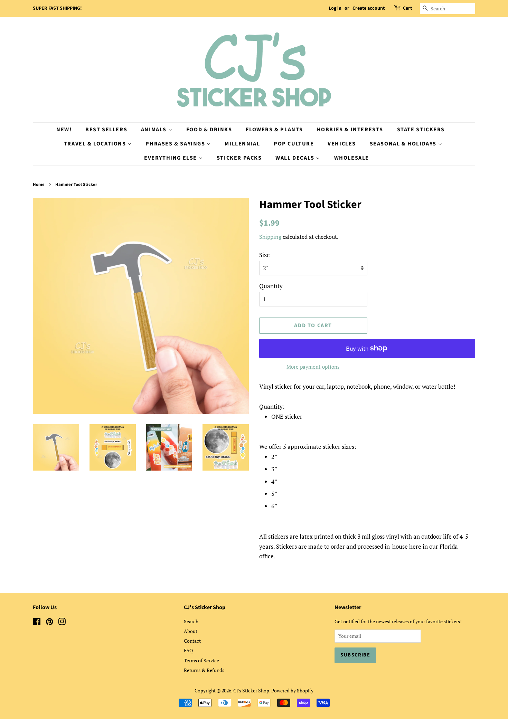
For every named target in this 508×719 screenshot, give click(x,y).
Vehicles (342, 144)
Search (191, 621)
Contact (192, 640)
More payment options (313, 366)
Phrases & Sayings (176, 144)
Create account (368, 8)
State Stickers (421, 129)
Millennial (242, 144)
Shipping (270, 236)
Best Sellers (106, 129)
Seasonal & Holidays (404, 144)
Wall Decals (295, 158)
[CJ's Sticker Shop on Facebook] (37, 622)
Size (264, 255)
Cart (407, 8)
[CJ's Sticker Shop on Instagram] (62, 622)
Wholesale (351, 158)
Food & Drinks (209, 129)
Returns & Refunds (204, 670)
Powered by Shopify (292, 690)
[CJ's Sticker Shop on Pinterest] (49, 622)
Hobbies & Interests (350, 129)
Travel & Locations (96, 144)
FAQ (188, 650)
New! (64, 129)
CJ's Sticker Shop (251, 690)
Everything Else (171, 158)
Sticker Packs (239, 158)
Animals (154, 129)
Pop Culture (294, 144)
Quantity (271, 286)
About (190, 631)
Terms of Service (201, 660)
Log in (335, 8)
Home (39, 184)
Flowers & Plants (274, 129)
